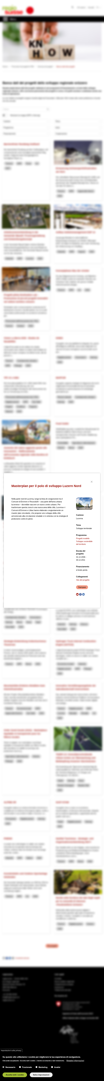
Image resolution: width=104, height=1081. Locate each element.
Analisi (57, 1067)
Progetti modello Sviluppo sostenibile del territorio (84, 541)
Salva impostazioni (41, 1075)
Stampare (82, 587)
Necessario (10, 1067)
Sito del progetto (82, 580)
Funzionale (27, 1067)
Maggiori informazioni (75, 1060)
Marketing (43, 1067)
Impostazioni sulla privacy (11, 1050)
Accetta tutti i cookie (15, 1075)
